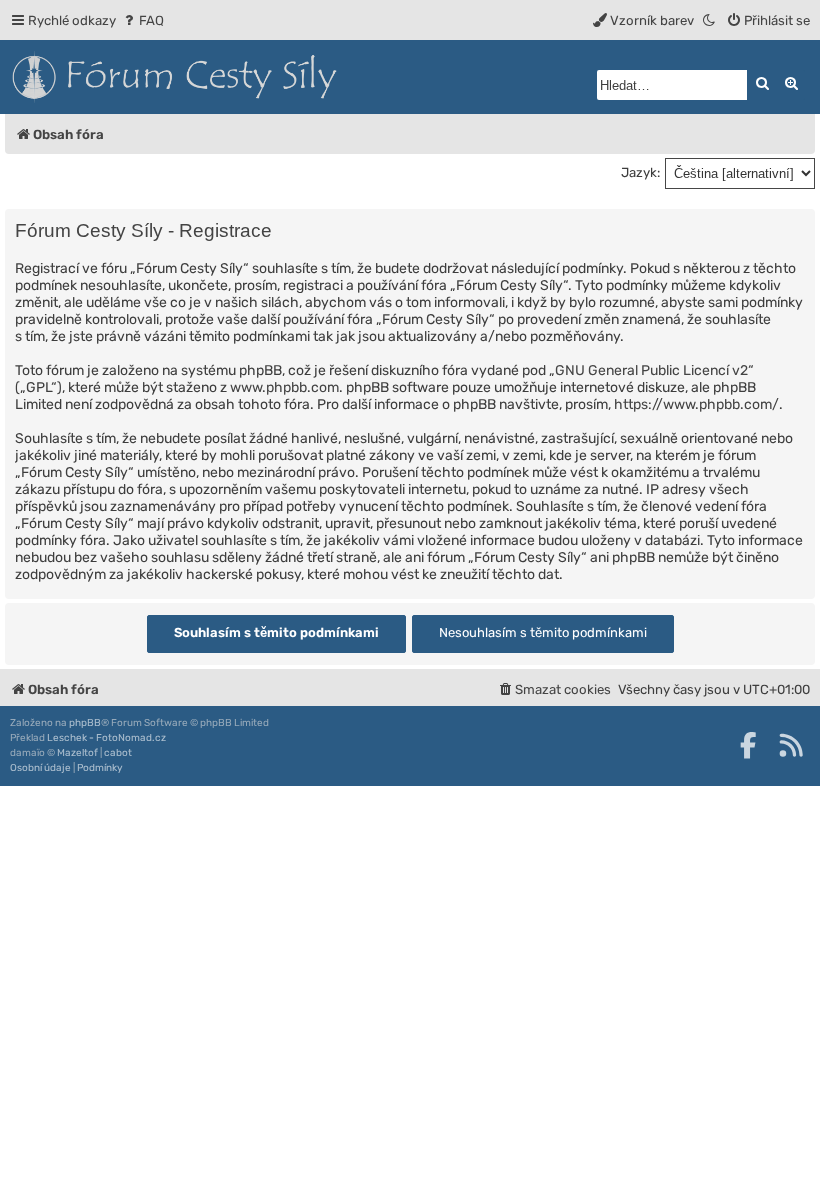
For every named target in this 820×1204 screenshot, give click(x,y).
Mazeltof (77, 753)
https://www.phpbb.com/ (696, 404)
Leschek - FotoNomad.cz (106, 738)
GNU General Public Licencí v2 (651, 370)
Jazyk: (640, 172)
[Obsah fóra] (265, 77)
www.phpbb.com (284, 387)
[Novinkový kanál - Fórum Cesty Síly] (791, 745)
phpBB (85, 723)
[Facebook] (748, 745)
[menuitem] (142, 20)
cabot (118, 753)
